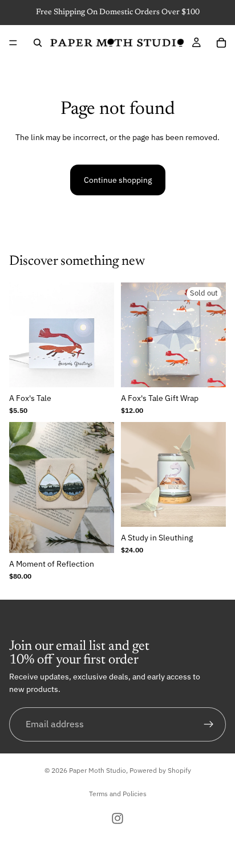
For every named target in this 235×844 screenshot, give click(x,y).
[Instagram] (117, 818)
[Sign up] (209, 724)
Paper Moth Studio (97, 770)
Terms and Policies (118, 793)
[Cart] (221, 42)
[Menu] (13, 43)
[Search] (37, 42)
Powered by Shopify (160, 770)
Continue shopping (118, 180)
